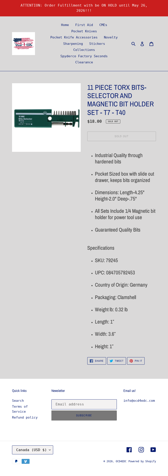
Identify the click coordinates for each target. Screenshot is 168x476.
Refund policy (25, 417)
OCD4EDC (121, 461)
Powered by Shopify (142, 461)
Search (18, 401)
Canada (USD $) (31, 450)
